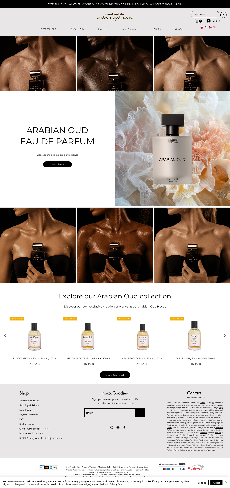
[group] (115, 343)
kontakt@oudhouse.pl (198, 397)
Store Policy (25, 409)
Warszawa (203, 432)
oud (169, 425)
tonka (208, 425)
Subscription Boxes (29, 400)
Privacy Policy (117, 484)
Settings (202, 482)
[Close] (226, 482)
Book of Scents (26, 423)
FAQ (21, 419)
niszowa (202, 417)
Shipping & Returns (29, 405)
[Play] (223, 15)
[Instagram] (111, 427)
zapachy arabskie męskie (196, 430)
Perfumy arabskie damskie (176, 430)
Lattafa (169, 427)
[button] (199, 21)
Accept (216, 482)
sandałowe (219, 427)
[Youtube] (118, 427)
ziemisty (197, 425)
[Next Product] (225, 335)
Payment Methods (28, 414)
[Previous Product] (5, 335)
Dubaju (202, 402)
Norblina (218, 432)
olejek (221, 407)
